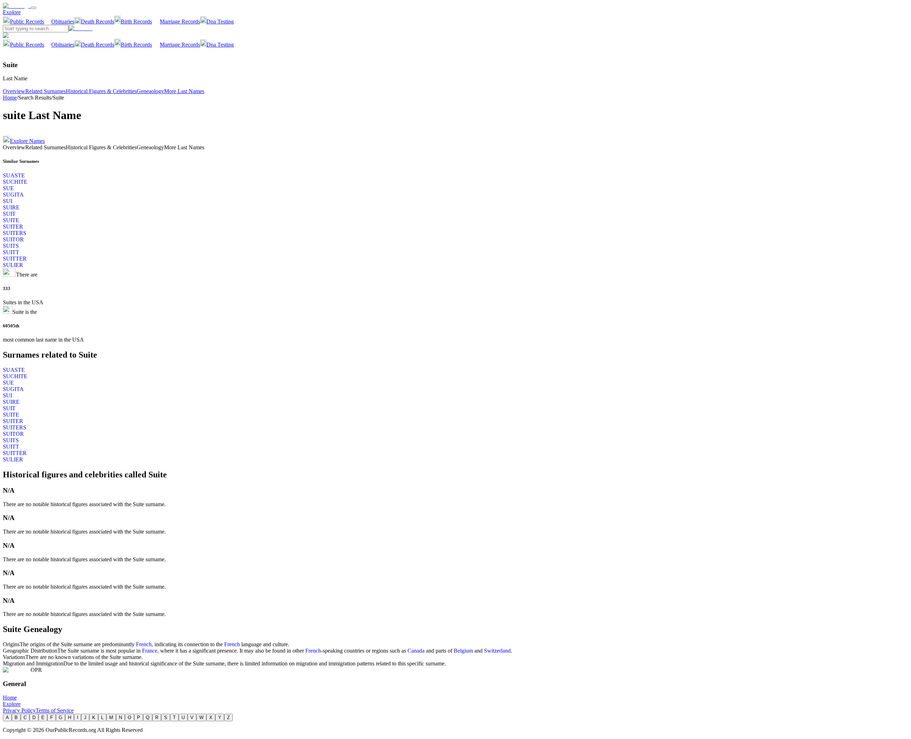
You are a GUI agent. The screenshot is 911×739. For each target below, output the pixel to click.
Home (10, 98)
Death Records (97, 21)
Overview (14, 91)
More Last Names (184, 91)
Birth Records (136, 21)
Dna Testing (220, 21)
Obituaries (62, 21)
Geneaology (150, 91)
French (144, 644)
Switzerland (497, 651)
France (149, 651)
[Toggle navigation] (33, 8)
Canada (416, 651)
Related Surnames (45, 91)
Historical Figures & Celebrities (101, 91)
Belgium (463, 651)
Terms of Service (55, 710)
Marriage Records (180, 21)
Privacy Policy (19, 710)
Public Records (27, 21)
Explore (12, 12)
